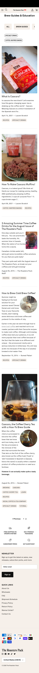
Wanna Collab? (8, 610)
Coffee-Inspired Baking (13, 40)
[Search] (7, 10)
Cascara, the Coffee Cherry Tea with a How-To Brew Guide (18, 426)
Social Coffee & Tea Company (14, 501)
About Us (5, 588)
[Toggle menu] (2, 10)
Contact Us (6, 614)
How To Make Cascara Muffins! (18, 184)
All (8, 27)
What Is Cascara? (11, 96)
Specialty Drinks (11, 35)
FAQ (3, 596)
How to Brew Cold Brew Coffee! (19, 293)
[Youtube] (8, 654)
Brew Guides (22, 27)
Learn (23, 492)
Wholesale (6, 592)
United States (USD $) (12, 660)
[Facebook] (5, 654)
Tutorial (23, 506)
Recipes (6, 120)
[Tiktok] (11, 654)
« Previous (16, 519)
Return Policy (7, 607)
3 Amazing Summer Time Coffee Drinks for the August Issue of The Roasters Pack (19, 226)
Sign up (8, 574)
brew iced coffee (8, 326)
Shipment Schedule (9, 599)
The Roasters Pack (13, 665)
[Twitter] (14, 654)
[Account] (31, 10)
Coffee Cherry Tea (10, 492)
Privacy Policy (7, 603)
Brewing (6, 488)
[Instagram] (2, 654)
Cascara (16, 488)
